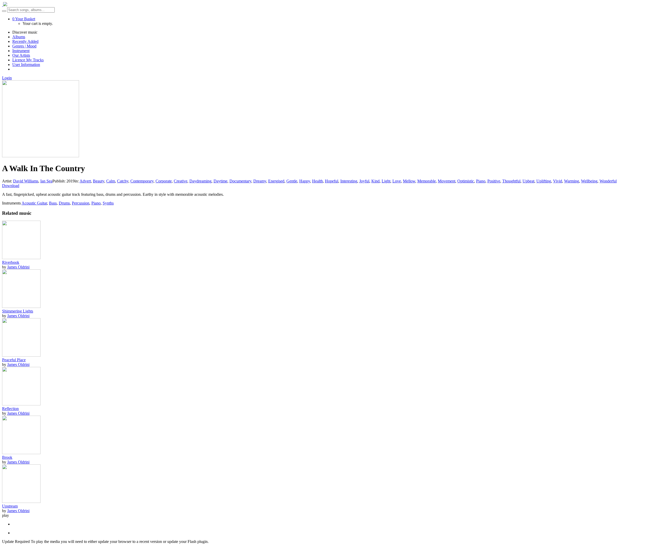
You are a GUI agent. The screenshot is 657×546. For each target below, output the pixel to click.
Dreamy (259, 181)
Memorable (426, 181)
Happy (304, 181)
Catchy (122, 181)
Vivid (557, 181)
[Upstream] (21, 501)
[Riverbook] (21, 258)
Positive (493, 181)
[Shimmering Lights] (21, 306)
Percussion (80, 203)
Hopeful (331, 181)
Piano (480, 181)
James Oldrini (18, 267)
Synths (108, 203)
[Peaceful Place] (21, 355)
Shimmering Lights (17, 311)
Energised (276, 181)
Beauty (98, 181)
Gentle (291, 181)
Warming (571, 181)
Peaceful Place (14, 360)
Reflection (10, 408)
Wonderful (608, 181)
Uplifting (543, 181)
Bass (53, 203)
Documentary (240, 181)
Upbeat (528, 181)
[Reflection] (21, 404)
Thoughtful (511, 181)
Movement (446, 181)
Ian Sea (46, 181)
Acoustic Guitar (34, 203)
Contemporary (141, 181)
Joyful (364, 181)
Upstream (10, 506)
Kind (375, 181)
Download (10, 185)
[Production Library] (4, 5)
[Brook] (21, 453)
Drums (64, 203)
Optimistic (465, 181)
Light (386, 181)
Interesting (348, 181)
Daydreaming (200, 181)
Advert (85, 181)
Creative (180, 181)
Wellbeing (589, 181)
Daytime (220, 181)
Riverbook (10, 262)
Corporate (164, 181)
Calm (110, 181)
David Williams (25, 181)
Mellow (409, 181)
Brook (7, 457)
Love (396, 181)
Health (317, 181)
